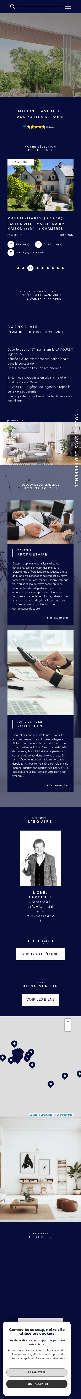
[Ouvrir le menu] (68, 6)
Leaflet (33, 1114)
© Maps (45, 1114)
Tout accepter (37, 1384)
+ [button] (68, 1021)
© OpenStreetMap (63, 1114)
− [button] (68, 1028)
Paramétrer (37, 1372)
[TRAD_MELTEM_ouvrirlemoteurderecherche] (12, 6)
